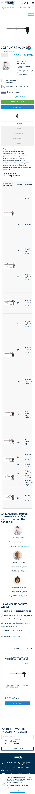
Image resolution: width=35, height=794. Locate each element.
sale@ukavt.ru (23, 74)
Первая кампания (12, 742)
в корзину (17, 107)
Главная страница (6, 7)
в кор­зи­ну (17, 703)
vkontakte (25, 767)
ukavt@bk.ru (10, 767)
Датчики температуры (24, 7)
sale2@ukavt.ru (24, 571)
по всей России (15, 636)
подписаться (17, 748)
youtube (8, 770)
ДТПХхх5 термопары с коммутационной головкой (15, 9)
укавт (17, 757)
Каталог (14, 7)
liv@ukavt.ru (24, 596)
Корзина (33, 3)
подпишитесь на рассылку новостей (15, 730)
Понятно (17, 791)
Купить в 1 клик (17, 102)
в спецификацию (17, 97)
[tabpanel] (17, 682)
